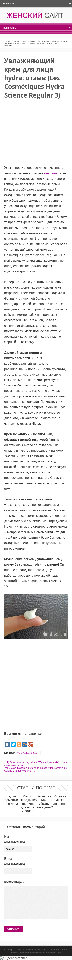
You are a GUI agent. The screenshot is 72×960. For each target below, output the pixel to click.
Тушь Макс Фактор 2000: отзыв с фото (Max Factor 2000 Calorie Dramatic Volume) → (35, 769)
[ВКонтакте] (7, 744)
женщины (51, 173)
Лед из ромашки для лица (11, 800)
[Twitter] (13, 744)
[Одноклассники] (19, 744)
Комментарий (14, 882)
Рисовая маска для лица (60, 800)
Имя (14, 839)
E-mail (14, 861)
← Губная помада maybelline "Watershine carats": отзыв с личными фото (35, 764)
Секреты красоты (31, 41)
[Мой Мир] (24, 744)
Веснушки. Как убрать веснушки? (45, 802)
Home (17, 41)
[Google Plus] (30, 744)
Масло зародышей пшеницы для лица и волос (29, 804)
